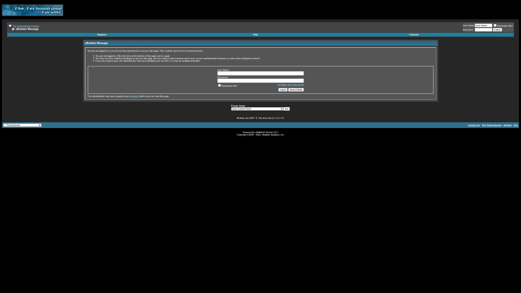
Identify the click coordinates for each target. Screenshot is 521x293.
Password (468, 29)
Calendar (414, 34)
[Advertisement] (445, 10)
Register (101, 34)
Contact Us (474, 125)
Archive (507, 125)
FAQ (255, 34)
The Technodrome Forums (26, 26)
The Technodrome (491, 125)
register (135, 96)
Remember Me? (505, 26)
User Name (468, 25)
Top (516, 125)
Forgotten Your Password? (290, 84)
